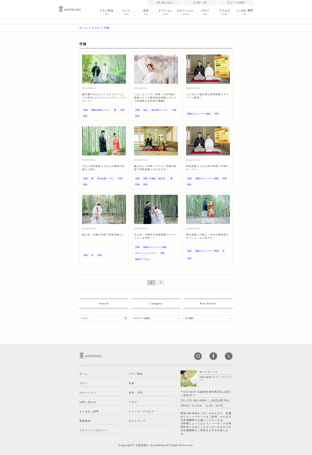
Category (156, 303)
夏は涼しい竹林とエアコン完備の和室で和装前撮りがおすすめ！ (155, 168)
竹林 (122, 110)
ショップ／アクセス (141, 411)
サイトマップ (137, 420)
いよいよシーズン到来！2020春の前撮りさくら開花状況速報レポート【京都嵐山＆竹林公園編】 (155, 97)
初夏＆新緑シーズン (100, 110)
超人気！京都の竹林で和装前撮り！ (103, 234)
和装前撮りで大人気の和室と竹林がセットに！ (207, 168)
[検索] (126, 318)
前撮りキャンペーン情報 (198, 113)
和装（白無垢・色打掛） (155, 178)
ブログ (205, 10)
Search (104, 303)
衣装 (146, 10)
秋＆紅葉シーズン (105, 178)
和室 (85, 116)
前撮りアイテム (142, 259)
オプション (166, 10)
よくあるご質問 (244, 10)
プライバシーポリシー (93, 430)
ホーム (83, 373)
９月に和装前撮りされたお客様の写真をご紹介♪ (103, 168)
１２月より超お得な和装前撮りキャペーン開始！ (207, 96)
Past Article (208, 303)
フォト (126, 10)
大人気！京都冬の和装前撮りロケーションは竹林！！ (155, 236)
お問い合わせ (167, 2)
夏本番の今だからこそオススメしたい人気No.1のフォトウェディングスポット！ (104, 97)
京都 (85, 110)
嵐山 (145, 110)
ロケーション (185, 10)
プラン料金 (106, 10)
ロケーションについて (145, 253)
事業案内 (85, 420)
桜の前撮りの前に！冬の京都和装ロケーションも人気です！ (207, 236)
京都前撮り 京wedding (150, 445)
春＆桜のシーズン (159, 110)
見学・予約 (202, 2)
